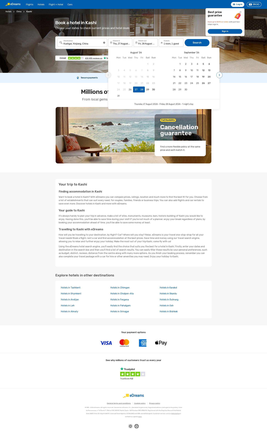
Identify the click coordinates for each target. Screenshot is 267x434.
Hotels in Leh (68, 305)
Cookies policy (140, 403)
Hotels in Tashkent (70, 287)
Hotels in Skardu (168, 293)
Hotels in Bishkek (169, 311)
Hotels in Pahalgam (120, 305)
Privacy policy (154, 403)
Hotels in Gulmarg (169, 299)
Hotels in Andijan (70, 299)
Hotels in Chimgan (120, 287)
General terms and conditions (119, 403)
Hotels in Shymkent (71, 293)
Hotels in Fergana (119, 299)
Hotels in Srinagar (119, 311)
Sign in (225, 31)
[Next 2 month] (219, 75)
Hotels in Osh (167, 305)
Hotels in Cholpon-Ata (122, 293)
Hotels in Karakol (168, 287)
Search (197, 42)
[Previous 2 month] (108, 75)
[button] (104, 43)
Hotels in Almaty (69, 311)
